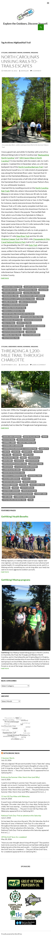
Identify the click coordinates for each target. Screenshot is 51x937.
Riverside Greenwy (10, 485)
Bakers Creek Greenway (12, 436)
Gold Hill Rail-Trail (32, 293)
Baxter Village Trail (31, 436)
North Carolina (30, 482)
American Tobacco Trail (12, 287)
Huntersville (34, 457)
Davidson (38, 451)
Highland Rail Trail (10, 296)
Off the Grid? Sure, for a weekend (14, 837)
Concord (16, 451)
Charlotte (44, 448)
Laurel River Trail (10, 302)
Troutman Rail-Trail (11, 338)
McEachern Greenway (11, 479)
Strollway (31, 332)
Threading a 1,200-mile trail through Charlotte (22, 355)
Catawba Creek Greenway (12, 445)
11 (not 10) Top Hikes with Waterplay (15, 796)
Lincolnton (7, 466)
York (31, 500)
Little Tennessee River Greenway (15, 305)
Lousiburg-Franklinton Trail (14, 308)
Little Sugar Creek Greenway (26, 466)
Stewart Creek (41, 494)
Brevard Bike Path (9, 290)
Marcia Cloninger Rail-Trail (13, 311)
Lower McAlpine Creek (11, 470)
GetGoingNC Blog (11, 753)
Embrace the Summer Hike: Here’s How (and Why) (20, 777)
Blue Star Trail (8, 439)
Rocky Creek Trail (37, 485)
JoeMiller (25, 71)
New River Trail (22, 236)
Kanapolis (19, 460)
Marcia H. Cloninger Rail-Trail (14, 476)
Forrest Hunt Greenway (12, 293)
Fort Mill (6, 454)
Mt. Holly (26, 479)
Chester (6, 451)
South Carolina (27, 488)
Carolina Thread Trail (26, 442)
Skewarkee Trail (30, 329)
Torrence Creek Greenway (24, 497)
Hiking (20, 53)
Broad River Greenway (26, 439)
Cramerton (27, 451)
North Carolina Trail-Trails (32, 317)
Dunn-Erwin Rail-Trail (28, 290)
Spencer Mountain (29, 491)
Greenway (12, 53)
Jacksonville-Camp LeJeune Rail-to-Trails (18, 299)
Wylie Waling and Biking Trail (14, 500)
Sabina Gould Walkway (12, 329)
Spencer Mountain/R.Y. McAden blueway (17, 494)
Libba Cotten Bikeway (28, 302)
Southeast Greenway (11, 491)
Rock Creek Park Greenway (13, 326)
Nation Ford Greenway (11, 482)
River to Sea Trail (24, 323)
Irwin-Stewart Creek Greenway (32, 296)
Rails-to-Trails (8, 323)
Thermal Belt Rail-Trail (11, 335)
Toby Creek (7, 497)
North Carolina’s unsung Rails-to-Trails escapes (20, 61)
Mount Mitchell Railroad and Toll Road (18, 314)
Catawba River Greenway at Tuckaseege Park (20, 448)
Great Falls (28, 454)
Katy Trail (33, 245)
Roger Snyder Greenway (35, 326)
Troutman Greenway (31, 335)
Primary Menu (48, 3)
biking (45, 436)
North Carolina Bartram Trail (30, 167)
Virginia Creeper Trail (10, 239)
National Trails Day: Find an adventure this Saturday (21, 815)
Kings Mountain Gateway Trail (14, 463)
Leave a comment (39, 365)
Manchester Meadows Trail (13, 473)
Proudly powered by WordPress (11, 934)
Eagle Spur (44, 290)
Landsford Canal (35, 463)
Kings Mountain (32, 460)
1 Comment (36, 71)
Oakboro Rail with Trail (12, 320)
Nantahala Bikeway (10, 317)
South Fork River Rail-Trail (13, 332)
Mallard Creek (28, 470)
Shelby (15, 488)
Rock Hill (23, 485)
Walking (34, 53)
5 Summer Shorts (7, 758)
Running (26, 53)
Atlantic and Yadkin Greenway (36, 287)
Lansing (40, 299)
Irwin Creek (7, 460)
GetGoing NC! (25, 16)
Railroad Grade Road (33, 320)
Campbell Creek (9, 442)
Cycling (4, 53)
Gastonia (17, 454)
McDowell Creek (35, 476)
